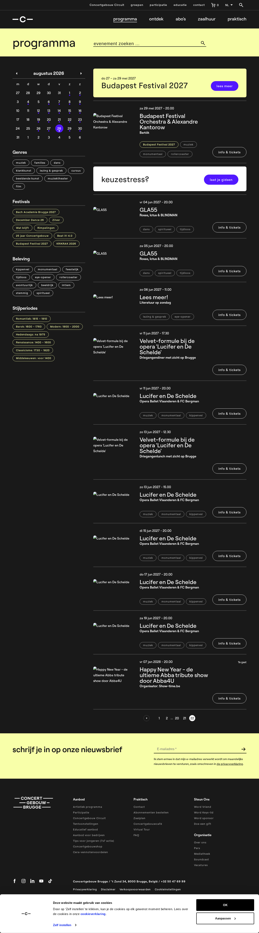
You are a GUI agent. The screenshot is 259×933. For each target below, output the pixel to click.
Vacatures (201, 865)
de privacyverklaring (230, 764)
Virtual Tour (142, 829)
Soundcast (201, 859)
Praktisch (237, 19)
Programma (125, 19)
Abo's (181, 19)
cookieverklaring (93, 914)
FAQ (136, 835)
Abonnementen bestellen (151, 812)
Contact (139, 806)
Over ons (200, 842)
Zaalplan (139, 818)
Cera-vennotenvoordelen (90, 852)
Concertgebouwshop (87, 846)
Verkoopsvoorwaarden (135, 889)
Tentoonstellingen (85, 823)
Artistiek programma (87, 806)
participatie (158, 5)
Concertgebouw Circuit (107, 5)
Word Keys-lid (203, 812)
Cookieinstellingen (168, 889)
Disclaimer (108, 889)
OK (225, 905)
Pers (197, 848)
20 (177, 718)
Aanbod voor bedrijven (89, 835)
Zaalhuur (206, 19)
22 (192, 718)
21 (184, 718)
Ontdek (156, 19)
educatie (180, 5)
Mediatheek (202, 853)
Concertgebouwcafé (148, 823)
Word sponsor (204, 818)
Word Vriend (202, 806)
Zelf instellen (62, 925)
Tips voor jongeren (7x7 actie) (93, 840)
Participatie (81, 812)
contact (199, 5)
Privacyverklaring (85, 889)
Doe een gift (202, 823)
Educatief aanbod (85, 829)
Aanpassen (223, 918)
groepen (137, 5)
